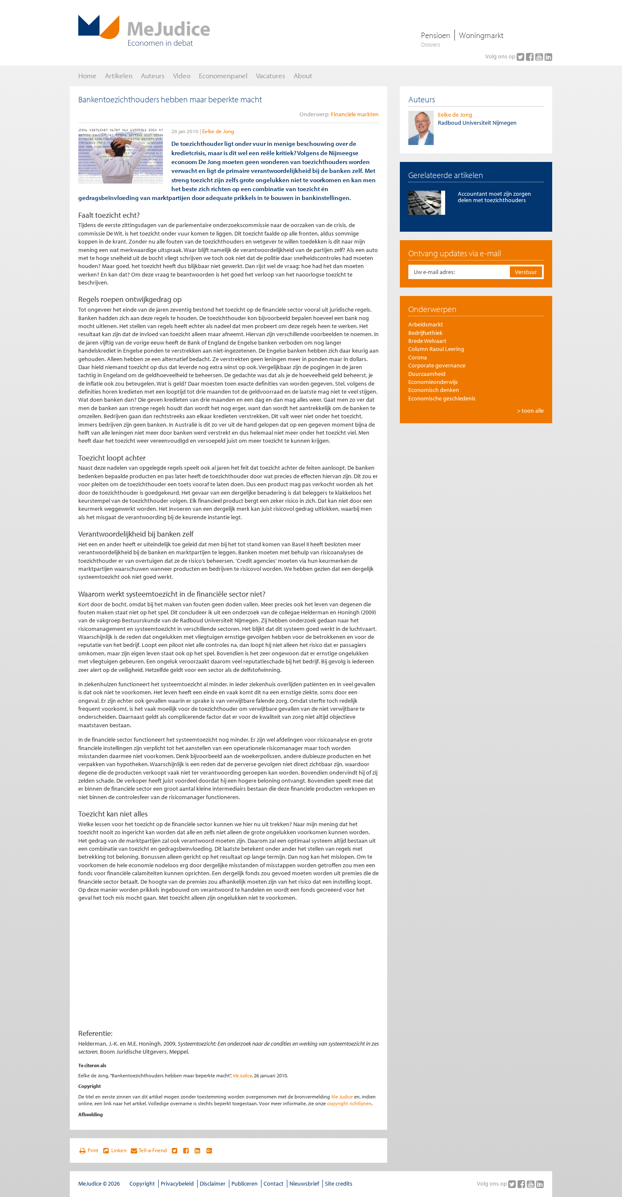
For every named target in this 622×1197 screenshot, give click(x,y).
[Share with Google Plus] (209, 1150)
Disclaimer (213, 1183)
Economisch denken (433, 390)
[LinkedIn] (548, 56)
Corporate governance (436, 365)
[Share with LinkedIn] (197, 1150)
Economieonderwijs (433, 382)
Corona (417, 357)
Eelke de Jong (218, 131)
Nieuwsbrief (304, 1183)
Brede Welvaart (427, 341)
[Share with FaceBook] (186, 1150)
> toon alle (530, 410)
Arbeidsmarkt (425, 324)
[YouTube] (540, 56)
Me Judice (242, 1075)
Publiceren (244, 1183)
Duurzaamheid (427, 374)
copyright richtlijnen (349, 1103)
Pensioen (435, 35)
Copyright (142, 1183)
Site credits (338, 1183)
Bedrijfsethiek (425, 333)
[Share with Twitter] (174, 1150)
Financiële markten (355, 114)
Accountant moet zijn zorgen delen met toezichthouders (494, 197)
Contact (273, 1183)
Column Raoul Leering (436, 349)
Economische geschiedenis (442, 398)
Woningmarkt (481, 35)
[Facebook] (530, 56)
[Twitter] (521, 56)
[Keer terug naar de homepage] (144, 30)
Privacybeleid (177, 1183)
